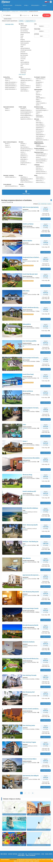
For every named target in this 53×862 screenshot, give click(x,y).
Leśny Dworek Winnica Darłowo (32, 658)
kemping (22, 39)
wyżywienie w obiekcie (26, 119)
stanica (22, 60)
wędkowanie (39, 138)
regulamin (21, 854)
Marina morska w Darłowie (39, 845)
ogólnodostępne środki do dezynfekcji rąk (26, 179)
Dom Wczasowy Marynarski (31, 591)
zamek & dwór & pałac (25, 69)
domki (7, 80)
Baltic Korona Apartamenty (31, 207)
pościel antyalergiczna (42, 150)
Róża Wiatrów (27, 558)
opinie (49, 203)
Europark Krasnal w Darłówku (14, 845)
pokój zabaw (24, 159)
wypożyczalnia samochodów (40, 116)
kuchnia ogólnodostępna (40, 97)
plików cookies (13, 859)
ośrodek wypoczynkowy (25, 50)
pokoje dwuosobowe (10, 84)
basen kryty (39, 122)
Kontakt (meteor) (12, 854)
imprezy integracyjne (41, 153)
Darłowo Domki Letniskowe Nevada (33, 709)
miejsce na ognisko (41, 103)
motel (21, 46)
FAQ (26, 854)
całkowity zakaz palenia (26, 80)
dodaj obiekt (21, 855)
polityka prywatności (34, 854)
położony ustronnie (41, 171)
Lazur (24, 424)
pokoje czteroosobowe (11, 82)
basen (38, 120)
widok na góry (40, 177)
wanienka (23, 164)
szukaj (47, 15)
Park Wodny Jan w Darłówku (14, 829)
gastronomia (23, 71)
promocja (36, 34)
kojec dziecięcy (24, 147)
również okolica (7, 18)
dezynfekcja (24, 177)
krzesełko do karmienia (26, 148)
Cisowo (24, 361)
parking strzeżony (25, 85)
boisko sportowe (40, 125)
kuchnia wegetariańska (26, 115)
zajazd (21, 67)
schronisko (22, 58)
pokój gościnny (23, 53)
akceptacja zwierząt (25, 78)
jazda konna (39, 129)
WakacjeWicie (27, 324)
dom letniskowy (24, 30)
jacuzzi (7, 143)
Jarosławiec (25, 779)
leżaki (38, 99)
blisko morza (39, 169)
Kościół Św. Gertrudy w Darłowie (14, 814)
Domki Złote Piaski (28, 374)
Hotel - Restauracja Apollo (30, 525)
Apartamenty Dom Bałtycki (31, 775)
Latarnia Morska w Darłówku (38, 829)
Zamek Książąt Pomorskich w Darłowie (39, 814)
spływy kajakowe (40, 134)
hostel (21, 36)
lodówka (38, 101)
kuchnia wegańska (25, 113)
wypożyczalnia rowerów (42, 139)
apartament (23, 27)
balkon (38, 80)
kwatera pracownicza (25, 41)
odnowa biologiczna (25, 48)
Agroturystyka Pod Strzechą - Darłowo (34, 357)
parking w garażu (25, 87)
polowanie (39, 132)
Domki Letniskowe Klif (29, 491)
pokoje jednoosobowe (11, 85)
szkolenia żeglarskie (10, 177)
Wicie (24, 277)
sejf (37, 113)
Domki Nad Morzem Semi (30, 274)
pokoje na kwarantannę (26, 182)
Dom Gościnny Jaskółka (29, 341)
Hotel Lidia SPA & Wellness (30, 508)
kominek (38, 94)
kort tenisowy (40, 131)
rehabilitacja (24, 89)
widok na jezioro (40, 178)
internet (23, 82)
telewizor (39, 85)
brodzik (23, 145)
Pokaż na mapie (26, 193)
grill (37, 93)
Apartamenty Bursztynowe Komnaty (33, 575)
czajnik (38, 91)
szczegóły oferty (45, 218)
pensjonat (22, 51)
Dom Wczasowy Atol (29, 692)
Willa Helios (26, 291)
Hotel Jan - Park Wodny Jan (30, 541)
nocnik (22, 152)
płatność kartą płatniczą (11, 186)
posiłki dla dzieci (25, 117)
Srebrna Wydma (27, 240)
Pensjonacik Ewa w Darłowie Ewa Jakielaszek (36, 257)
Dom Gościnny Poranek (29, 675)
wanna (7, 110)
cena (35, 24)
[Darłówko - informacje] (51, 200)
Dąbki (24, 227)
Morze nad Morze (28, 391)
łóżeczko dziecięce (25, 150)
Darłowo (24, 261)
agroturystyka (23, 25)
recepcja (39, 112)
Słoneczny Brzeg (27, 474)
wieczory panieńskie (41, 160)
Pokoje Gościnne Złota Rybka (31, 458)
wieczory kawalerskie (41, 159)
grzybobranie (40, 127)
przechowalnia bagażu (42, 110)
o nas (42, 854)
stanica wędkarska (24, 62)
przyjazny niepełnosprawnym (41, 145)
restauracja (23, 72)
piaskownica (24, 155)
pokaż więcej (22, 74)
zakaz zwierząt (24, 91)
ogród (38, 104)
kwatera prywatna (24, 43)
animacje (23, 143)
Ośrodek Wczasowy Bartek (30, 625)
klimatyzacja (39, 82)
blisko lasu (39, 168)
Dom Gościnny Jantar (29, 725)
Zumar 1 (25, 441)
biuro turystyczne (24, 29)
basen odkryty (40, 124)
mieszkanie (23, 44)
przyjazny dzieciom (25, 162)
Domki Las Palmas (28, 224)
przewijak (23, 161)
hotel (21, 37)
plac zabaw (23, 157)
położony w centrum (41, 173)
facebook (4, 854)
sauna (7, 145)
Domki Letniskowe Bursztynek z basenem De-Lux (37, 307)
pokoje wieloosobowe (11, 89)
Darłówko (25, 211)
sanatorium (23, 57)
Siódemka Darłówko (29, 642)
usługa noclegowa (24, 64)
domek (22, 34)
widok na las (39, 180)
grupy (22, 186)
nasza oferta (48, 854)
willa (21, 65)
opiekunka (23, 154)
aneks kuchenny (40, 78)
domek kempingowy (25, 32)
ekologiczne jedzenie (26, 110)
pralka (7, 108)
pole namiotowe (24, 55)
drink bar (23, 108)
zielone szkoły (40, 162)
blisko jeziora (40, 166)
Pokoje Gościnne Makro (30, 759)
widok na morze (40, 182)
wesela (38, 157)
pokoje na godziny (41, 108)
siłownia (8, 147)
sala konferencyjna (41, 155)
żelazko (38, 87)
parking (23, 84)
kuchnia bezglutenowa (26, 112)
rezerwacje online (9, 24)
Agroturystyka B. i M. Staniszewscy (33, 408)
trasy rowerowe (40, 136)
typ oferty (21, 24)
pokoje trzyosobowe (10, 87)
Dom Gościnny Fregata (29, 742)
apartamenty (9, 78)
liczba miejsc (37, 29)
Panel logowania (30, 855)
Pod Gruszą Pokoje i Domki (30, 608)
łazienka (38, 84)
